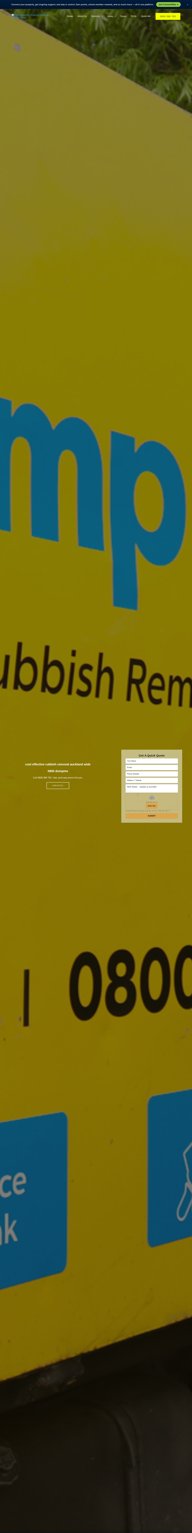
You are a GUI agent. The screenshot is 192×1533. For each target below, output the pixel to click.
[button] (168, 16)
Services (95, 16)
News (123, 16)
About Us (82, 16)
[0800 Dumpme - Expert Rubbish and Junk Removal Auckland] (33, 16)
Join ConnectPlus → (168, 4)
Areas (110, 16)
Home (70, 16)
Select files (152, 806)
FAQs (133, 16)
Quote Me (146, 16)
